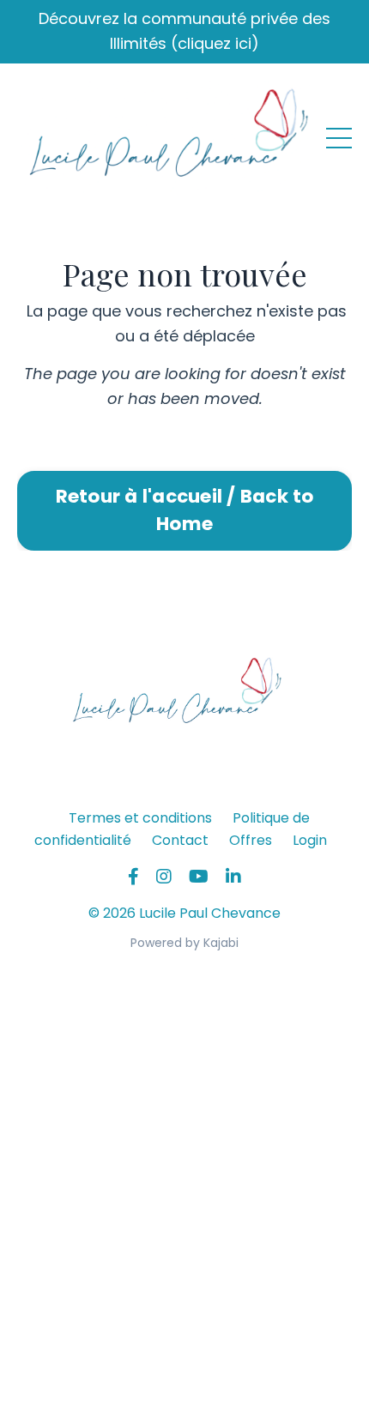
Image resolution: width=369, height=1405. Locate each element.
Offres (250, 840)
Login (310, 840)
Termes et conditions (140, 818)
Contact (180, 840)
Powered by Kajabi (184, 942)
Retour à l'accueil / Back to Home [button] (185, 510)
